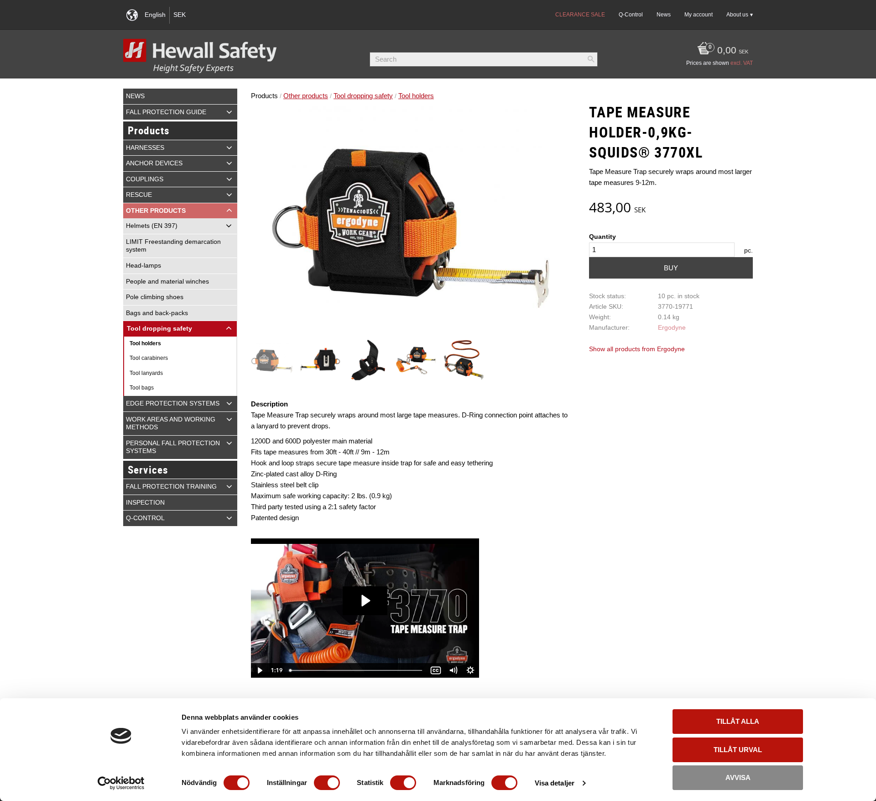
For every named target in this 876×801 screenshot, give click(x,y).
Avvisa (738, 777)
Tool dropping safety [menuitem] (159, 328)
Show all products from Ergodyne (637, 349)
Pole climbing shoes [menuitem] (154, 297)
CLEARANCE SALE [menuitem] (580, 14)
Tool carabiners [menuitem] (149, 358)
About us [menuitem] (737, 14)
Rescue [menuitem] (139, 194)
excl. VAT (741, 63)
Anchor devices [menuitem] (154, 163)
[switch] (327, 782)
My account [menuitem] (698, 14)
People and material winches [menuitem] (167, 281)
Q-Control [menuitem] (631, 14)
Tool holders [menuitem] (145, 343)
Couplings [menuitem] (144, 179)
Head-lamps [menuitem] (143, 265)
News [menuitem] (664, 14)
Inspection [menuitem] (145, 502)
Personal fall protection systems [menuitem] (173, 447)
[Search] (591, 59)
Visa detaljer (554, 783)
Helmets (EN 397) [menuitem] (151, 225)
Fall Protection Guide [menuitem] (166, 112)
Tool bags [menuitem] (142, 388)
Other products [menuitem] (156, 210)
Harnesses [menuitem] (145, 147)
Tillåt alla (737, 721)
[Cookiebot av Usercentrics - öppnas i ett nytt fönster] (121, 783)
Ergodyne (672, 327)
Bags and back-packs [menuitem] (157, 313)
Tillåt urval (738, 750)
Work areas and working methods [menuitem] (170, 423)
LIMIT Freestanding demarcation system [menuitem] (173, 245)
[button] (229, 111)
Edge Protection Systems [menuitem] (172, 403)
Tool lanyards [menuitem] (146, 373)
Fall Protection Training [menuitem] (171, 486)
